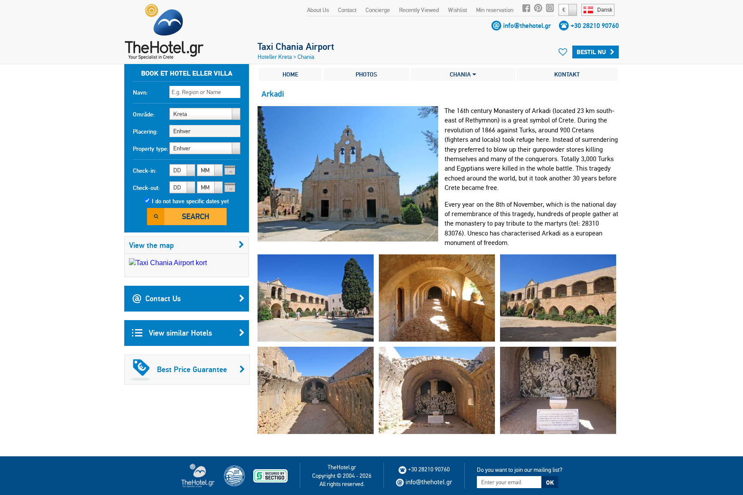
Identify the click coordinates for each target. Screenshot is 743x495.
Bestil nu (591, 52)
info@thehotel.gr (527, 25)
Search (195, 216)
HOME (290, 74)
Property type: (151, 149)
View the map (151, 245)
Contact (347, 10)
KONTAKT (567, 74)
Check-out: (146, 188)
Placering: (145, 131)
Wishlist (457, 10)
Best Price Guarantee (192, 369)
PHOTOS (366, 74)
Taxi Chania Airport (296, 46)
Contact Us (163, 298)
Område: (144, 114)
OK (550, 482)
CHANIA (461, 74)
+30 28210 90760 (595, 25)
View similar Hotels (179, 333)
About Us (318, 10)
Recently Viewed (419, 10)
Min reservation (494, 10)
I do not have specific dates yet (190, 201)
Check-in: (145, 170)
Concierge (377, 10)
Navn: (140, 92)
